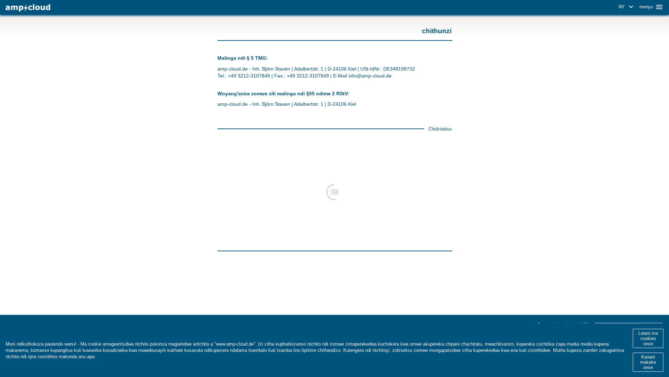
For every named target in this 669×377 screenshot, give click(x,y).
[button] (627, 7)
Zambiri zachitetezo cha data (128, 356)
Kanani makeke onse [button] (648, 362)
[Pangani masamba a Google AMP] (28, 8)
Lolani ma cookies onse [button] (648, 338)
